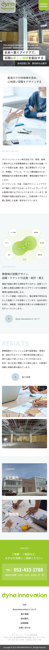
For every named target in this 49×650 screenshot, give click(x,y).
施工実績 (24, 613)
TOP (24, 604)
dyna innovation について (24, 609)
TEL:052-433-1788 (16, 639)
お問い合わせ (24, 627)
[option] (24, 33)
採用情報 (24, 623)
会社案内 (24, 618)
